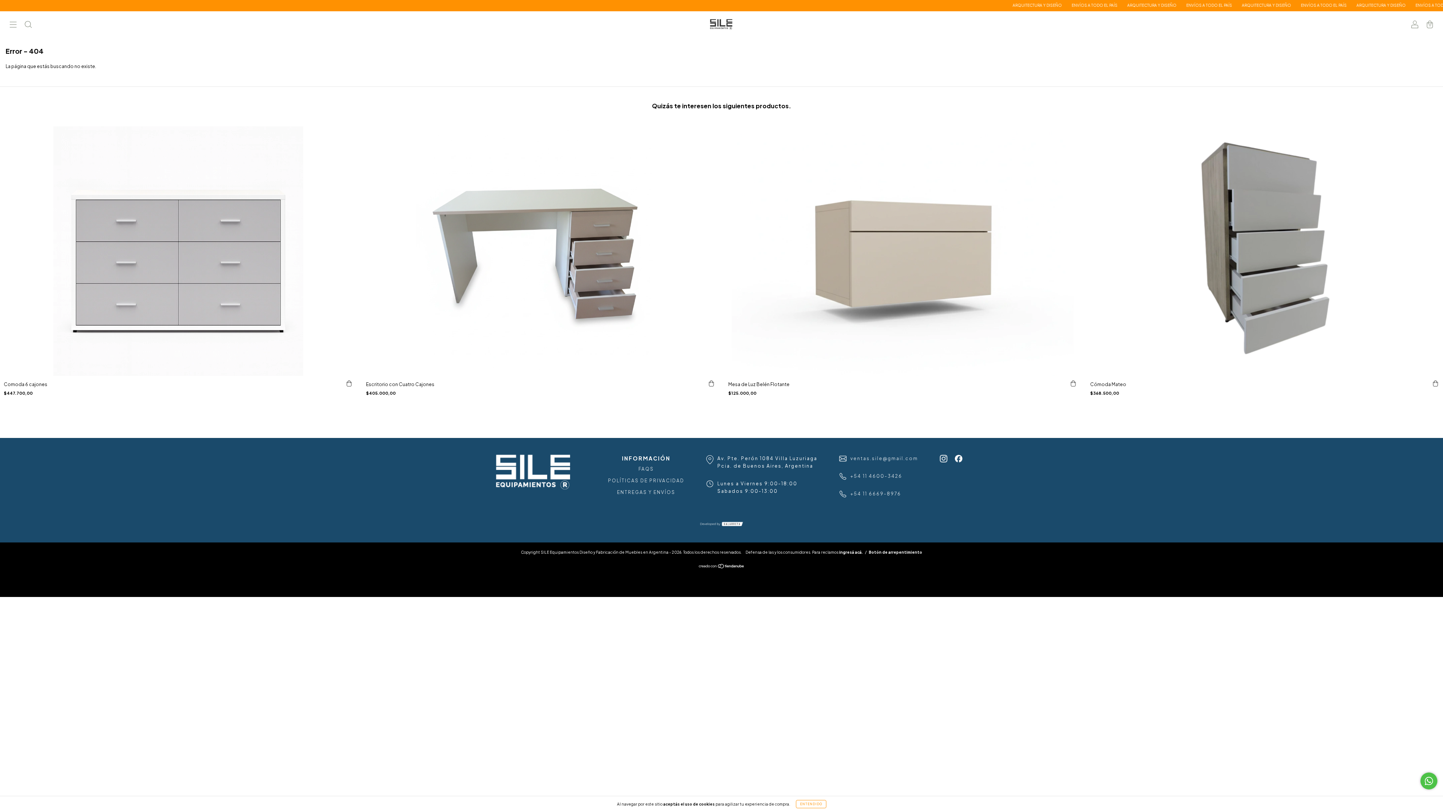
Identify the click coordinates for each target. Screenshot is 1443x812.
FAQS (646, 469)
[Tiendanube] (721, 567)
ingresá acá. (851, 552)
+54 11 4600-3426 (876, 476)
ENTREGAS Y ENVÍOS (646, 492)
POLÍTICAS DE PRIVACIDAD (646, 480)
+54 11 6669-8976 (875, 494)
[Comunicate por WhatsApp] (1428, 781)
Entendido (811, 804)
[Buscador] (28, 25)
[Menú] (13, 25)
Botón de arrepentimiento (895, 552)
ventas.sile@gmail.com (884, 458)
